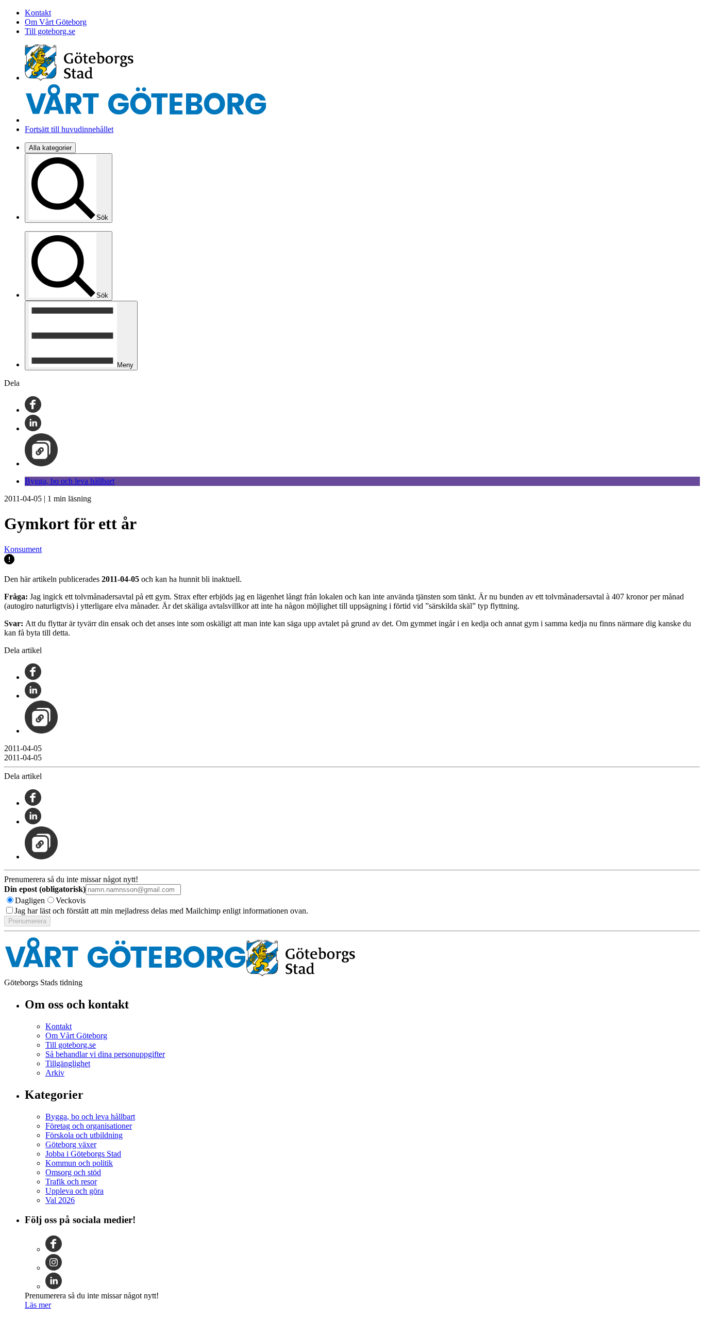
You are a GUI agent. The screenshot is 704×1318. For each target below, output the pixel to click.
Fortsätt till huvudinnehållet (69, 129)
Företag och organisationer (88, 1125)
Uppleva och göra (74, 1190)
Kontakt (38, 12)
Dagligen (30, 900)
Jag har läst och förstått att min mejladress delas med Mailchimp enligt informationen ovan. (161, 910)
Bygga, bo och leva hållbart (69, 481)
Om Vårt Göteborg (56, 22)
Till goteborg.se (50, 31)
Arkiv (54, 1072)
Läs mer (38, 1304)
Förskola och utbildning (84, 1135)
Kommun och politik (79, 1163)
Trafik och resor (71, 1181)
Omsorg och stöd (73, 1172)
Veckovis (71, 900)
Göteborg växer (70, 1144)
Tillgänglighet (67, 1063)
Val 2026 (60, 1200)
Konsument (23, 549)
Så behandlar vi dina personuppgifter (105, 1054)
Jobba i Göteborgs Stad (83, 1153)
